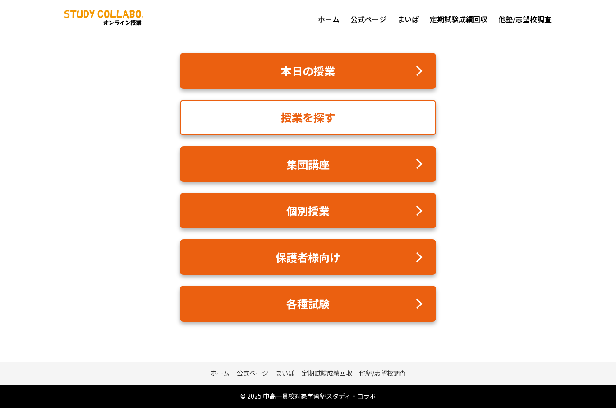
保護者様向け (308, 257)
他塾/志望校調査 (525, 19)
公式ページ (368, 19)
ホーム (329, 19)
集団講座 (308, 164)
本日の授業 (308, 71)
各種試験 (308, 303)
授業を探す (308, 117)
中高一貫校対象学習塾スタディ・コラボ (319, 395)
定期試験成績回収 (458, 19)
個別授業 (308, 210)
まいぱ (408, 19)
